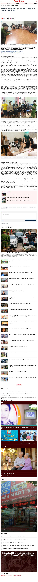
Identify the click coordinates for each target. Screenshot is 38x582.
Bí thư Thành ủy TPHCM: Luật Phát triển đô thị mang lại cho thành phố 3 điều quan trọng (23, 322)
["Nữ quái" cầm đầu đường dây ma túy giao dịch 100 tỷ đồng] (4, 268)
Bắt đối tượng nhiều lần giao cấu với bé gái (16, 290)
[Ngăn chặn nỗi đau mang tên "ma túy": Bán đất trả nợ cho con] (4, 198)
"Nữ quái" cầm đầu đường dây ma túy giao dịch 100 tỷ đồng (19, 266)
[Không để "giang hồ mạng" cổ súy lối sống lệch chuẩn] (4, 348)
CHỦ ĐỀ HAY (5, 573)
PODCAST (4, 446)
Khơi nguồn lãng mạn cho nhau (8, 475)
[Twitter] (8, 18)
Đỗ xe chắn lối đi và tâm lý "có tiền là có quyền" (14, 253)
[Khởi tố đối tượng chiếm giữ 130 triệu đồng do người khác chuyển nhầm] (4, 286)
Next (36, 506)
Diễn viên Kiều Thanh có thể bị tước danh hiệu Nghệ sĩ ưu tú (20, 328)
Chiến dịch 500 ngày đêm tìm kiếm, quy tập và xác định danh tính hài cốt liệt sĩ (18, 554)
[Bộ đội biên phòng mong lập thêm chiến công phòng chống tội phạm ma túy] (4, 201)
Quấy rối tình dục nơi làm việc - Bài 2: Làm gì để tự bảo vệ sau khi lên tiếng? (22, 334)
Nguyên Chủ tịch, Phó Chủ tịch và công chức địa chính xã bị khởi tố (15, 548)
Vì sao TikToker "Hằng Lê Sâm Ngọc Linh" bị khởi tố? (18, 352)
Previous (1, 506)
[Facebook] (4, 18)
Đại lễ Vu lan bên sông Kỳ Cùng (7, 400)
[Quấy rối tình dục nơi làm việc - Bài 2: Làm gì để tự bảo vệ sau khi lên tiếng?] (4, 336)
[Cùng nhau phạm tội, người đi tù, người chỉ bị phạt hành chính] (4, 305)
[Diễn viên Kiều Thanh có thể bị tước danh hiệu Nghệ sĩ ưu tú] (4, 330)
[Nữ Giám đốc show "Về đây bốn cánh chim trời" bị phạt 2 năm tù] (4, 274)
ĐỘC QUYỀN (17, 3)
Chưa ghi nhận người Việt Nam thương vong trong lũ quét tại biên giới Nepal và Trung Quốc (17, 393)
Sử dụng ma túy (20, 207)
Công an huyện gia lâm (32, 207)
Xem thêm (19, 384)
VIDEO (3, 403)
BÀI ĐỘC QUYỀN (6, 479)
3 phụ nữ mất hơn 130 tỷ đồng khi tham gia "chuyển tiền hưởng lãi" (21, 359)
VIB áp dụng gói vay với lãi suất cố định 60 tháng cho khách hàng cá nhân (19, 530)
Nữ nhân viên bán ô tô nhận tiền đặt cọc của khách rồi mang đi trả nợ (21, 278)
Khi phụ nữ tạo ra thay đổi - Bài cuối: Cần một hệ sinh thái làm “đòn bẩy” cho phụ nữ (18, 545)
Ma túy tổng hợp (6, 207)
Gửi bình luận (31, 220)
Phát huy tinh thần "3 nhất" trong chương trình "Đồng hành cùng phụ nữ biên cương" (28, 442)
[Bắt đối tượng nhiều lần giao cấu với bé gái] (4, 292)
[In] (13, 18)
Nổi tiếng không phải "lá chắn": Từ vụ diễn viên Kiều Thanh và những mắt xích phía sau (22, 298)
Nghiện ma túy (26, 207)
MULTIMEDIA (26, 3)
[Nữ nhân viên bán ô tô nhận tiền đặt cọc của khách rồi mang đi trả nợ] (4, 280)
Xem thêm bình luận (4, 223)
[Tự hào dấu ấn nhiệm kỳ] (9, 435)
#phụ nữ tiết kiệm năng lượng (6, 575)
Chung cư (14, 207)
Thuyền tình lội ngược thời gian (8, 473)
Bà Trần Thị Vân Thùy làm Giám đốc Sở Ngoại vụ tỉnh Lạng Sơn (14, 535)
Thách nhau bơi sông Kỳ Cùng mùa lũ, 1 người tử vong (13, 542)
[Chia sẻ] (11, 18)
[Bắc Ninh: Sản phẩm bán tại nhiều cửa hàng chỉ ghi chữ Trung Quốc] (4, 311)
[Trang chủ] (1, 3)
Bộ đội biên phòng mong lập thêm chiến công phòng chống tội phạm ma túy (12, 53)
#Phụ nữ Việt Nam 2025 (17, 575)
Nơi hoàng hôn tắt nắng (5, 395)
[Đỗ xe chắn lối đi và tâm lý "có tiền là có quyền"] (19, 240)
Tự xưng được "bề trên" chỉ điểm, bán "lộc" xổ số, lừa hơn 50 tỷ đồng (21, 340)
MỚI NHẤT (8, 3)
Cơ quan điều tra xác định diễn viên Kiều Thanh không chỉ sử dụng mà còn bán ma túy (22, 366)
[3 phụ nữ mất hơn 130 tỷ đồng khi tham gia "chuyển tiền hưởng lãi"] (4, 361)
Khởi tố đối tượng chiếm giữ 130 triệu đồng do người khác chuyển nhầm (22, 284)
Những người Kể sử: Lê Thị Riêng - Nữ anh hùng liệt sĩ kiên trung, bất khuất (17, 428)
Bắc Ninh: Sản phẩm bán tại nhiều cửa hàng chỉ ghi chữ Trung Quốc (21, 309)
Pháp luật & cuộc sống (14, 5)
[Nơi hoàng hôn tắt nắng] (19, 459)
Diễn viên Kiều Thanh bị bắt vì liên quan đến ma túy (18, 371)
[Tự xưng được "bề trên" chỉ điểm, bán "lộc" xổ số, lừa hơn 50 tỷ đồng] (4, 342)
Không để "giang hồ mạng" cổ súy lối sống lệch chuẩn (18, 346)
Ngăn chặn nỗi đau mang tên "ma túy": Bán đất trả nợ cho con (10, 52)
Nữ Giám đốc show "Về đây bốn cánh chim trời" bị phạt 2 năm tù (20, 272)
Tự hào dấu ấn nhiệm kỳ (5, 441)
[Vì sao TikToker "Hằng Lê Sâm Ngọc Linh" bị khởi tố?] (4, 354)
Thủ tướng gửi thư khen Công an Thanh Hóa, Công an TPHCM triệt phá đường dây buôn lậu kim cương (23, 260)
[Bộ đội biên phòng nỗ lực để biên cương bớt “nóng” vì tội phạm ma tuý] (4, 194)
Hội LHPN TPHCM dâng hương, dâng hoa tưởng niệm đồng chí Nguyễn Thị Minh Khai (16, 391)
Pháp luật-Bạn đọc (7, 5)
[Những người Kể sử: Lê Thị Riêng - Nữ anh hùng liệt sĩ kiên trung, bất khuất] (19, 415)
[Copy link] (15, 18)
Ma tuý (10, 207)
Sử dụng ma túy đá (4, 208)
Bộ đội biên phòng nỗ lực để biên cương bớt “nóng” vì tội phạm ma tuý (12, 51)
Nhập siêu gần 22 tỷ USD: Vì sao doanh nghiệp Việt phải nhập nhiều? (15, 539)
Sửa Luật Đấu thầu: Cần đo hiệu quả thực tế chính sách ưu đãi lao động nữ (22, 377)
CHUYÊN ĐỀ (35, 3)
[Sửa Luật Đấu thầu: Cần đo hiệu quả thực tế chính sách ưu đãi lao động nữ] (4, 379)
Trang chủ (2, 5)
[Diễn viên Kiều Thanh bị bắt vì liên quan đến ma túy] (4, 373)
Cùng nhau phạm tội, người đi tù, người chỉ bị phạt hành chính (20, 303)
